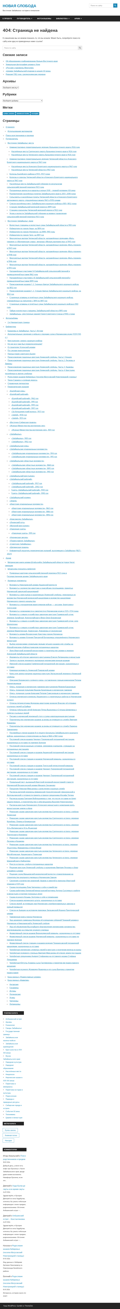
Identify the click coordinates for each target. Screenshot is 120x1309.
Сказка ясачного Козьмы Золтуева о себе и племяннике (33, 897)
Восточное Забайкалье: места (21, 143)
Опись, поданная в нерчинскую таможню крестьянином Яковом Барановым (42, 687)
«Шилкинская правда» (19, 547)
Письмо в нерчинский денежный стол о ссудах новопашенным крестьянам (42, 716)
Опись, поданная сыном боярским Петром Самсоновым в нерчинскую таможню (44, 693)
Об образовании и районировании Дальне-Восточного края (32, 61)
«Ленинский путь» (17, 522)
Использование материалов (20, 131)
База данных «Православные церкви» (24, 977)
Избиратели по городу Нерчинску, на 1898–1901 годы (32, 232)
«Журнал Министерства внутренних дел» (27, 425)
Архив (77, 18)
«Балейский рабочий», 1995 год (24, 405)
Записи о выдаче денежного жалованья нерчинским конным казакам (39, 660)
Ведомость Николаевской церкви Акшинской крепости (33, 585)
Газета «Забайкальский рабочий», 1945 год (29, 490)
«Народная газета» (17, 529)
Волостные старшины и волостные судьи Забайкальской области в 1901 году (42, 225)
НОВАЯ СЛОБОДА (19, 5)
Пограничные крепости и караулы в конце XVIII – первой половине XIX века (42, 190)
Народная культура (13, 1062)
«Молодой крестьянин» (19, 525)
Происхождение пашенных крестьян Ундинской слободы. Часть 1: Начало (40, 357)
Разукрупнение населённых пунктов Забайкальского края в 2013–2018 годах (42, 194)
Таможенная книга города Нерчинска (25, 917)
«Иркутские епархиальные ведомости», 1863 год (32, 508)
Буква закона (9, 113)
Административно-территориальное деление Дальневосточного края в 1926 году (44, 147)
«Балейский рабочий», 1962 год (24, 398)
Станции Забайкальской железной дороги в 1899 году (32, 207)
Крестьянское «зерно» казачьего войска (25, 340)
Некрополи (10, 1074)
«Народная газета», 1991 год (23, 533)
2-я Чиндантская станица (19, 322)
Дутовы (12, 991)
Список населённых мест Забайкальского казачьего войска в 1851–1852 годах (43, 203)
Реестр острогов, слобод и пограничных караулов (31, 864)
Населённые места (13, 1071)
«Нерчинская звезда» (18, 537)
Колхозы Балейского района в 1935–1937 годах (29, 174)
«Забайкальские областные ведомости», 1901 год (32, 471)
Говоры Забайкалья (14, 1028)
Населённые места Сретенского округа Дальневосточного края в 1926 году (44, 151)
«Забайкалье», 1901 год (21, 438)
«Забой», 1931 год (18, 418)
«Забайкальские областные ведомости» (26, 461)
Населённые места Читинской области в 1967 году (33, 170)
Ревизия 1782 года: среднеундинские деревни (25, 74)
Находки (34, 113)
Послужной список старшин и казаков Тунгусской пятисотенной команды (41, 765)
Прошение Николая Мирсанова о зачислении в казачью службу (37, 788)
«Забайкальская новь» (19, 446)
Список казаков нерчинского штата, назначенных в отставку (35, 900)
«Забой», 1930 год (19, 415)
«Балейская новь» (17, 391)
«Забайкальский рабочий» (20, 479)
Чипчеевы (13, 1001)
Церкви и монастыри (14, 1117)
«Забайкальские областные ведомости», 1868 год (32, 465)
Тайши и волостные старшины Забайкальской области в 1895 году (38, 310)
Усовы (12, 997)
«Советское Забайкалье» (20, 544)
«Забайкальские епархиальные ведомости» (28, 449)
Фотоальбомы (44, 18)
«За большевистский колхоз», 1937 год (27, 411)
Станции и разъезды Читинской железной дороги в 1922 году (35, 210)
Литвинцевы (14, 1004)
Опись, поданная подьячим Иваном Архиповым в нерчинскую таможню (40, 690)
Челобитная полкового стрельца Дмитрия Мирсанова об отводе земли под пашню (45, 953)
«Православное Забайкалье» (22, 541)
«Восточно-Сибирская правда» (22, 422)
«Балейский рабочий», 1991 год (24, 402)
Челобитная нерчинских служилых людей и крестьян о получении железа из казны (45, 949)
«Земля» (13, 501)
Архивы (9, 1022)
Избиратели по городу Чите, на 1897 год (26, 235)
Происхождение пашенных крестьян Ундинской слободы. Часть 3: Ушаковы (41, 367)
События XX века (13, 1111)
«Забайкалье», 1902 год (21, 441)
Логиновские (15, 994)
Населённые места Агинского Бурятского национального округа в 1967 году (44, 166)
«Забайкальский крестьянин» (22, 476)
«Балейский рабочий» (18, 394)
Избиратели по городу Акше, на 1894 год (26, 228)
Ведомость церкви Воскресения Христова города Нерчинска (35, 634)
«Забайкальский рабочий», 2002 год (27, 487)
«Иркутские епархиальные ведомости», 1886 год (32, 511)
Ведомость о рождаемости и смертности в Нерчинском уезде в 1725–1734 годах (44, 611)
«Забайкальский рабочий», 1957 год (26, 483)
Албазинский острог (14, 1019)
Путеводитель (23, 18)
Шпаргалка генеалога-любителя (22, 569)
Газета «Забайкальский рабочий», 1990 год (29, 493)
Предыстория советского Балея (21, 354)
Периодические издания (18, 387)
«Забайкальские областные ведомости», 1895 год (32, 468)
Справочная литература (18, 383)
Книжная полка (23, 113)
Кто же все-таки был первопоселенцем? (25, 344)
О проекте (7, 18)
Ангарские (14, 984)
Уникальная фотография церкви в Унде (23, 64)
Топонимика (10, 1114)
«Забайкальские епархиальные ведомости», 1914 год (34, 453)
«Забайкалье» (15, 434)
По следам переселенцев (19, 350)
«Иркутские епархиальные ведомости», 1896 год (32, 515)
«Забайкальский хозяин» (20, 497)
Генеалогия (10, 1025)
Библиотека (62, 18)
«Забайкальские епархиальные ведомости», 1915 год (34, 456)
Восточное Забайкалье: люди (20, 221)
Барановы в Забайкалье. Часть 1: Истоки (25, 331)
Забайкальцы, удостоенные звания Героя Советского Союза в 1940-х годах (42, 314)
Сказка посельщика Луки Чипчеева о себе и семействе (33, 887)
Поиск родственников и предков (20, 135)
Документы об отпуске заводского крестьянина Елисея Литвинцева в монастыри (44, 657)
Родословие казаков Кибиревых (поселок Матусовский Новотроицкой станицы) (42, 377)
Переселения (11, 1096)
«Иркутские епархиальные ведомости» (26, 504)
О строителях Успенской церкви (21, 347)
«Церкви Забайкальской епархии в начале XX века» (28, 71)
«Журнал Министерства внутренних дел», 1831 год (33, 430)
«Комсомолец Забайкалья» (21, 519)
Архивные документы (17, 580)
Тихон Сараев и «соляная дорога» (23, 380)
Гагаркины (14, 988)
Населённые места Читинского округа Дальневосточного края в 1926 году (43, 155)
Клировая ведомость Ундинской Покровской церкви (32, 670)
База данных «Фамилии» (18, 980)
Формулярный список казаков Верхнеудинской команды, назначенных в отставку (44, 933)
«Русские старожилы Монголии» (20, 68)
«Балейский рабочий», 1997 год (24, 408)
